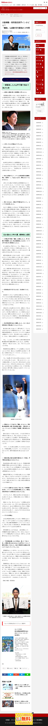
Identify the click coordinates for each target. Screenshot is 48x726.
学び (38, 53)
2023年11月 (39, 230)
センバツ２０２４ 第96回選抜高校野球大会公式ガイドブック (16, 72)
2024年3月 (39, 217)
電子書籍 (40, 4)
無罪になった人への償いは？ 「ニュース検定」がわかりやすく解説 (22, 686)
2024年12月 (39, 188)
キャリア (40, 67)
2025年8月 (39, 162)
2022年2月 (39, 299)
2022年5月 (39, 289)
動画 (39, 92)
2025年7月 (39, 165)
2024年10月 (39, 194)
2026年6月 (39, 129)
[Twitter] (10, 674)
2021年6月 (39, 325)
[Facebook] (5, 674)
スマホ (39, 112)
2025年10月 (39, 155)
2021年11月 (39, 309)
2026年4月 (39, 135)
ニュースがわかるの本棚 (39, 84)
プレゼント (39, 71)
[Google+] (16, 674)
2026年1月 (39, 145)
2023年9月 (39, 237)
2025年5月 (39, 171)
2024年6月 (39, 207)
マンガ (39, 57)
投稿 (39, 49)
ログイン (38, 35)
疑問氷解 (7, 9)
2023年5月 (39, 250)
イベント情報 (40, 88)
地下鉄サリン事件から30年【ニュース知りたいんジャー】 (22, 702)
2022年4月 (39, 293)
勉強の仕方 (41, 112)
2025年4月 (39, 175)
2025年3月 (39, 178)
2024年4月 (39, 214)
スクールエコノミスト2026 (16, 9)
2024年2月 (39, 221)
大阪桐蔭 (23, 32)
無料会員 (24, 4)
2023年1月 (39, 263)
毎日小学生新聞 (40, 106)
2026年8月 (39, 122)
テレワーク (42, 107)
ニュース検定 (40, 103)
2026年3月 (39, 139)
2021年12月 (39, 306)
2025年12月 (39, 148)
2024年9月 (39, 198)
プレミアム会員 (30, 4)
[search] (45, 8)
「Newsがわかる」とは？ (6, 4)
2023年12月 (39, 227)
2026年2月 (39, 142)
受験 (39, 63)
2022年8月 (39, 279)
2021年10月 (39, 312)
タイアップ (39, 76)
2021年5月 (39, 329)
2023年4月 (39, 253)
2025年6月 (39, 168)
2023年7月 (39, 243)
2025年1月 (39, 184)
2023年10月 (39, 234)
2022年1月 (39, 302)
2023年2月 (39, 260)
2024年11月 (39, 191)
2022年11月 (39, 270)
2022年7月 (39, 283)
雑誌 (36, 4)
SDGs (37, 113)
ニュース (40, 79)
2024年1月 (39, 224)
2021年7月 (39, 322)
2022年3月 (39, 296)
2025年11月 (39, 152)
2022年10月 (39, 273)
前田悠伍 (19, 32)
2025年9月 (39, 158)
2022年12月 (39, 266)
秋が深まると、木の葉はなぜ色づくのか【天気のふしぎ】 (22, 693)
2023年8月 (39, 240)
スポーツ (11, 32)
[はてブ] (22, 674)
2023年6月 (39, 247)
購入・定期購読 (17, 4)
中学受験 (3, 9)
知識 (7, 14)
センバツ (15, 32)
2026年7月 (39, 125)
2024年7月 (39, 204)
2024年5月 (39, 211)
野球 (4, 32)
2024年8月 (39, 201)
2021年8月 (39, 319)
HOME (3, 14)
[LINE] (27, 674)
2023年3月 (39, 257)
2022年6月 (39, 286)
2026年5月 (39, 132)
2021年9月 (39, 316)
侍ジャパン (7, 32)
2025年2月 (39, 181)
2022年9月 (39, 276)
